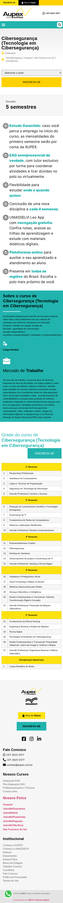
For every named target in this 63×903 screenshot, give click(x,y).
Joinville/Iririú (10, 813)
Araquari (8, 804)
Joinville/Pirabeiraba (14, 817)
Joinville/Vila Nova (13, 825)
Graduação (10, 53)
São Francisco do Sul (15, 829)
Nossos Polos (14, 798)
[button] (3, 25)
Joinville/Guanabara (14, 808)
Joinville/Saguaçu (13, 821)
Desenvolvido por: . (31, 900)
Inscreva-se (31, 82)
